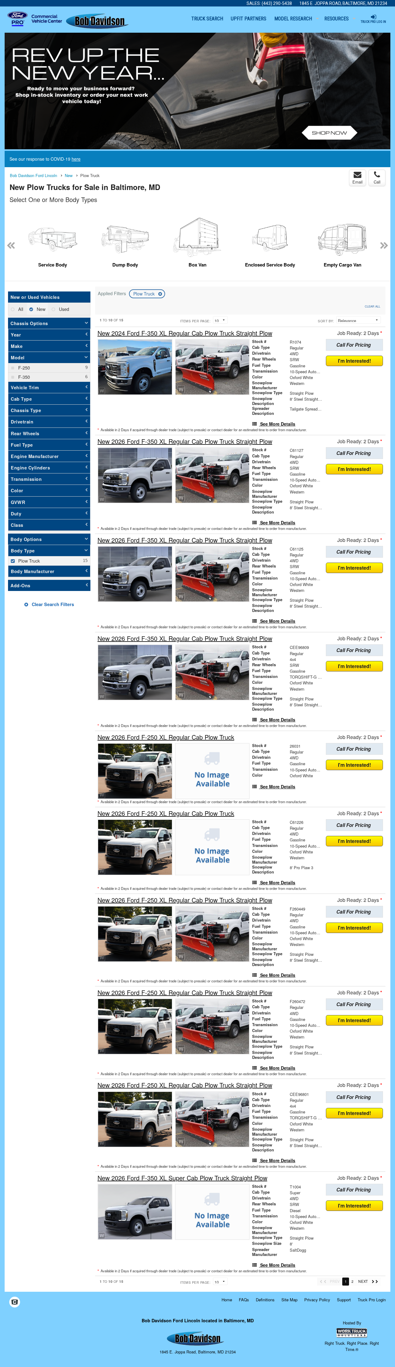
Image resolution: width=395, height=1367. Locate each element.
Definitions (265, 1300)
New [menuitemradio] (40, 309)
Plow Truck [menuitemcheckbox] (28, 560)
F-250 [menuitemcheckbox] (23, 367)
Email (357, 182)
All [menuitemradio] (20, 309)
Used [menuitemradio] (63, 309)
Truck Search (207, 19)
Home (227, 1300)
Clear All (372, 306)
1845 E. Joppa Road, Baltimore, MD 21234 (343, 3)
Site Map (289, 1300)
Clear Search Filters (52, 604)
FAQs (244, 1300)
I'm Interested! (354, 360)
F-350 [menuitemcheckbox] (23, 377)
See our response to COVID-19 (45, 159)
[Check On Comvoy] (14, 1302)
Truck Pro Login (372, 1300)
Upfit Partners (248, 19)
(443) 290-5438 (277, 3)
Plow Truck (144, 294)
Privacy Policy (317, 1300)
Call (377, 182)
